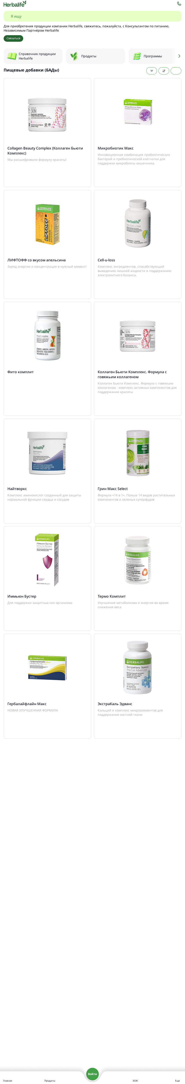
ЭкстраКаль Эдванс (115, 703)
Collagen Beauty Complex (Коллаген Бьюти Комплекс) (45, 151)
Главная (7, 1080)
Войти (92, 1074)
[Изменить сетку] (176, 70)
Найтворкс (17, 488)
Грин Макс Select (113, 488)
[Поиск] (173, 16)
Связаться (13, 38)
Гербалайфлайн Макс (26, 703)
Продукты (49, 1080)
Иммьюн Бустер (21, 596)
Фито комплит (20, 371)
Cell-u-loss (106, 260)
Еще (177, 1080)
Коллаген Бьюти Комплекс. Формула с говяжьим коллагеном (132, 374)
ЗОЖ (135, 1080)
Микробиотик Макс (116, 148)
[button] (176, 56)
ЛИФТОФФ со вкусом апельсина (36, 260)
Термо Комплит (112, 596)
